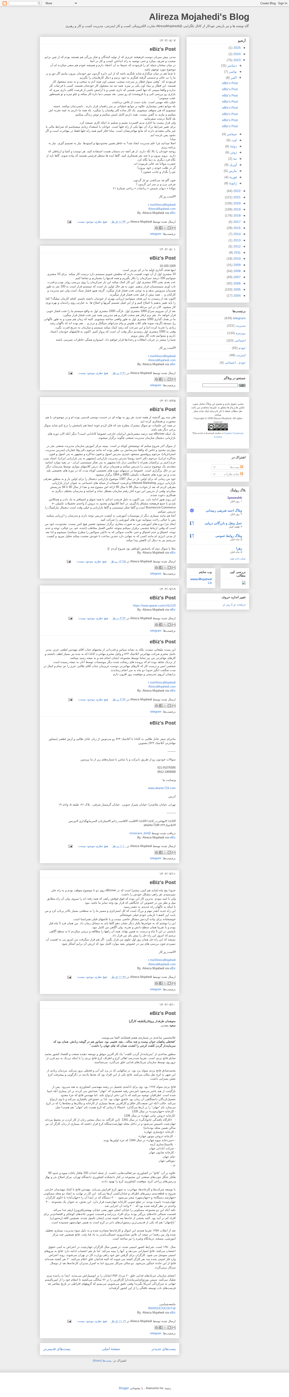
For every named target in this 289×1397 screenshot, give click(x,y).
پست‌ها (235, 467)
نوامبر (232, 71)
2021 (237, 197)
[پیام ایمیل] (70, 221)
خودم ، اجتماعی (235, 362)
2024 (237, 54)
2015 (237, 228)
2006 (237, 283)
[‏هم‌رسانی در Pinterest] (156, 228)
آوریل (232, 164)
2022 (237, 191)
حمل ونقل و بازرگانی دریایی (223, 523)
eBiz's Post (163, 49)
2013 (237, 240)
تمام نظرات (232, 474)
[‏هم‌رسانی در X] (165, 228)
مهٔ (234, 158)
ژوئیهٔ (233, 146)
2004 (237, 295)
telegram (155, 234)
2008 (237, 271)
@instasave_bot (140, 833)
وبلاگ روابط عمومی (228, 536)
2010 (237, 258)
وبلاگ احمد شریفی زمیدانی (224, 510)
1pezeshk (234, 497)
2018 (237, 215)
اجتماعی (240, 340)
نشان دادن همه (238, 558)
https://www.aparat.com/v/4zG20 (154, 605)
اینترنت (241, 355)
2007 (237, 277)
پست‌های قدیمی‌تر (56, 1349)
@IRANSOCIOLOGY (162, 1308)
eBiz (173, 213)
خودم (242, 348)
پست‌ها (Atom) (102, 1360)
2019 (237, 209)
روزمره (241, 333)
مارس (232, 171)
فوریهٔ (232, 177)
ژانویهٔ (232, 183)
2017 (237, 222)
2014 (237, 234)
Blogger (124, 1388)
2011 (237, 252)
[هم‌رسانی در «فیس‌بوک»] (160, 228)
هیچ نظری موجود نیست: (91, 221)
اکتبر (233, 77)
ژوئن (233, 152)
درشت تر (239, 604)
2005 (237, 289)
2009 (237, 265)
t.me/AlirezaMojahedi (162, 204)
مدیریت (240, 325)
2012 (237, 246)
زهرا (239, 548)
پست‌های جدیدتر (163, 1349)
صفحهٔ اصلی (111, 1349)
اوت (234, 140)
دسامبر (231, 65)
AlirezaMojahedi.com (162, 208)
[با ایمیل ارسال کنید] (173, 228)
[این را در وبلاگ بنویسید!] (169, 228)
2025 (237, 47)
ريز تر (227, 604)
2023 (237, 60)
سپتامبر (231, 134)
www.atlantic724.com (162, 788)
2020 (237, 203)
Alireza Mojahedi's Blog (199, 17)
